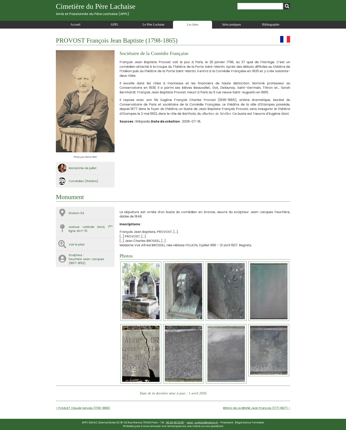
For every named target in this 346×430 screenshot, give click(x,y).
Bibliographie (270, 24)
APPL (115, 24)
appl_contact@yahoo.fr (202, 422)
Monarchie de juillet (83, 168)
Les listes (192, 24)
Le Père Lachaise (153, 24)
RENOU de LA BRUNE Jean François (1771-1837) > (256, 408)
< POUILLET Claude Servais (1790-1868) (83, 408)
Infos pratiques (231, 24)
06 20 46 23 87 (175, 422)
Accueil (75, 24)
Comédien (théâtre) (83, 181)
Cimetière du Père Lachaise (95, 9)
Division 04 (76, 213)
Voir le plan (77, 244)
